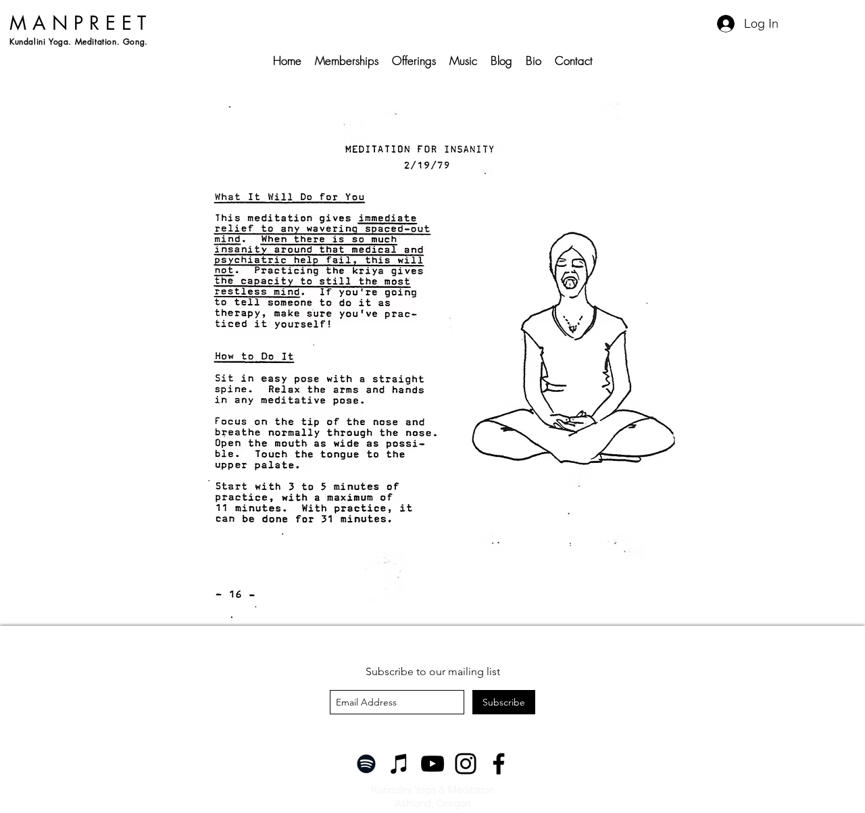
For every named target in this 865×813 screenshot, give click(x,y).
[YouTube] (432, 763)
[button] (414, 60)
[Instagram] (465, 763)
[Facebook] (499, 763)
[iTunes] (399, 763)
